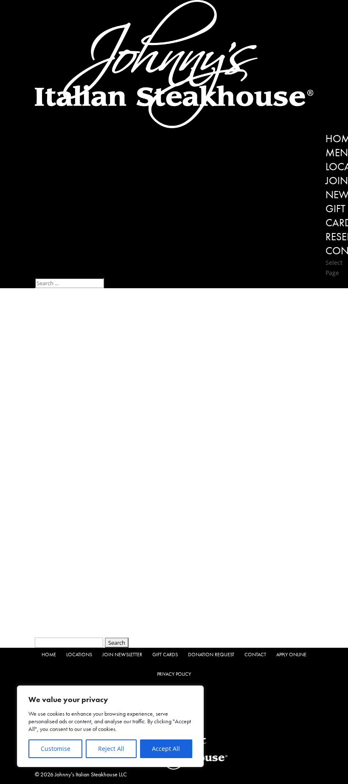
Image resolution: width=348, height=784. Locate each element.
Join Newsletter (122, 654)
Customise (55, 749)
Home (49, 654)
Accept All (166, 749)
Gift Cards (165, 654)
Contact (255, 654)
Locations (79, 654)
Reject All (111, 749)
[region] (110, 726)
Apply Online (291, 654)
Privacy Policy (174, 674)
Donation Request (211, 654)
